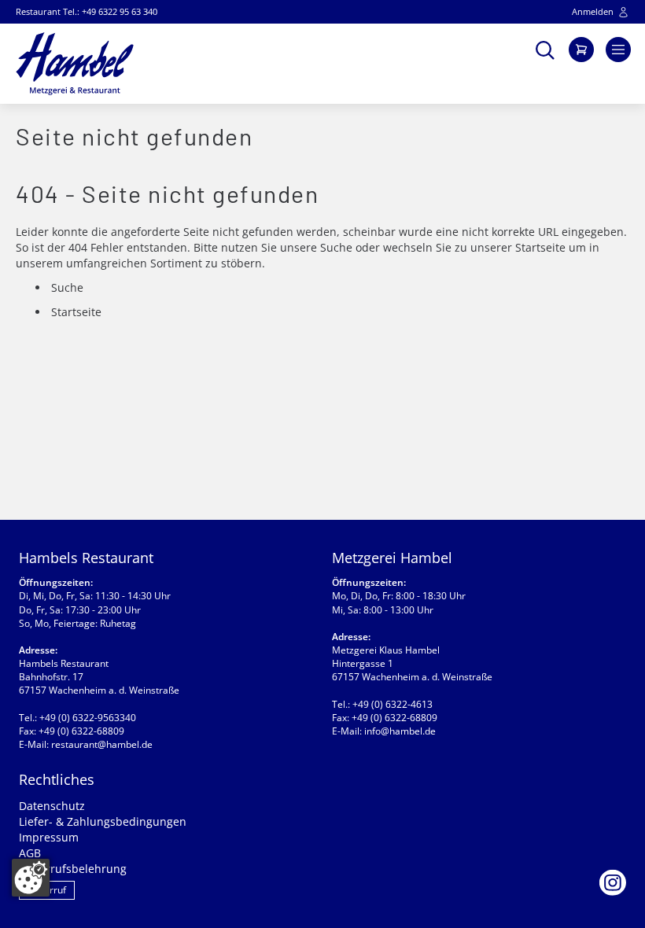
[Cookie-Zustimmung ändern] (31, 878)
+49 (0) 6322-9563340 (87, 717)
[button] (545, 48)
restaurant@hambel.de (102, 744)
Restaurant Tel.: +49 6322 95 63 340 (86, 11)
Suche (336, 247)
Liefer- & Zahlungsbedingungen (102, 821)
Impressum (49, 837)
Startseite (540, 247)
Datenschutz (52, 805)
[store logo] (75, 64)
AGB (30, 852)
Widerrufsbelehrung (73, 868)
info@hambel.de (400, 731)
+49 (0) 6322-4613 (392, 704)
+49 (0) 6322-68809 (81, 731)
